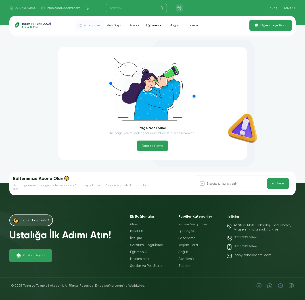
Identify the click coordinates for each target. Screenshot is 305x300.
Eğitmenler (154, 25)
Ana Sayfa (114, 25)
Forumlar (195, 25)
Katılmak (278, 183)
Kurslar (134, 25)
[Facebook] (291, 285)
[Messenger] (280, 285)
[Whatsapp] (269, 285)
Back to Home (152, 145)
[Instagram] (259, 285)
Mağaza (175, 25)
